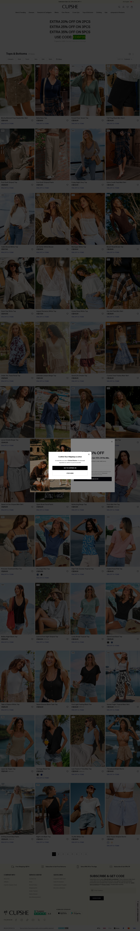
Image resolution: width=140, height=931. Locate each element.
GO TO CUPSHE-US (70, 468)
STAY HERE (70, 473)
